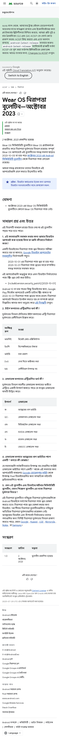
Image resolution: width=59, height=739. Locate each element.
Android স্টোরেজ (9, 615)
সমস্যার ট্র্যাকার (8, 712)
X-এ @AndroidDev (10, 654)
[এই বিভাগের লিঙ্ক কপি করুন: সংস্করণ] (16, 537)
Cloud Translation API (24, 70)
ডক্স (12, 87)
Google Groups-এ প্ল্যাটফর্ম (14, 668)
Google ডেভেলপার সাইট (35, 472)
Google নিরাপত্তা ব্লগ (10, 663)
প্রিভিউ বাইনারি (8, 628)
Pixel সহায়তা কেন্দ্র (9, 694)
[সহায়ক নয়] (25, 93)
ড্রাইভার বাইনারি (8, 638)
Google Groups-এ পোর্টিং (13, 677)
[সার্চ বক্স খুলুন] (31, 3)
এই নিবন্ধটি (40, 302)
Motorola (50, 522)
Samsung (16, 525)
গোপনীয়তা (8, 727)
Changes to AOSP (38, 53)
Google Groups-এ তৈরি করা (14, 672)
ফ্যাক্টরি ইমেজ (7, 633)
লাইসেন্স (49, 722)
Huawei (34, 522)
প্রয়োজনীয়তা (7, 619)
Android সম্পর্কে (9, 722)
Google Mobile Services (13, 703)
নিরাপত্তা (21, 87)
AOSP (4, 87)
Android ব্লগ (7, 659)
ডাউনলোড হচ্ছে (8, 624)
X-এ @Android (9, 650)
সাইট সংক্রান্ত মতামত (25, 727)
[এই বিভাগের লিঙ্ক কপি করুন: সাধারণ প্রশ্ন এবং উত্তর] (36, 221)
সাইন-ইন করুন (49, 3)
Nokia (5, 525)
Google (24, 522)
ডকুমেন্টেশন (8, 12)
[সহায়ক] (20, 93)
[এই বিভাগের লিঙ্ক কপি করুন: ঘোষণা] (14, 200)
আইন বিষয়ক (37, 722)
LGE (41, 522)
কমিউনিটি (23, 722)
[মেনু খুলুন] (4, 3)
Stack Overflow (9, 707)
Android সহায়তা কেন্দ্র (11, 689)
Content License (39, 590)
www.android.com (10, 698)
